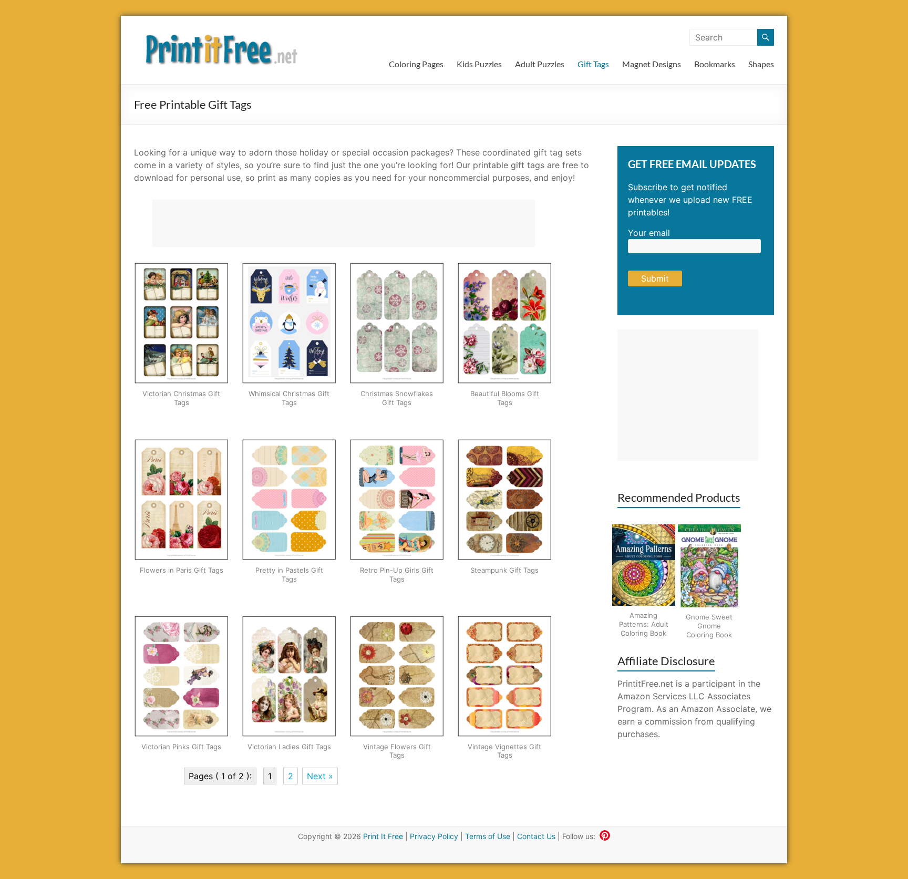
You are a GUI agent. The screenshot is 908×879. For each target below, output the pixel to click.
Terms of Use (487, 836)
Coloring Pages (416, 64)
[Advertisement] (343, 223)
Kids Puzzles (479, 64)
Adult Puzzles (539, 64)
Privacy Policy (434, 836)
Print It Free (383, 836)
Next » (320, 776)
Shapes (761, 64)
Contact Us (536, 836)
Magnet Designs (651, 64)
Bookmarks (714, 64)
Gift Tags (593, 64)
